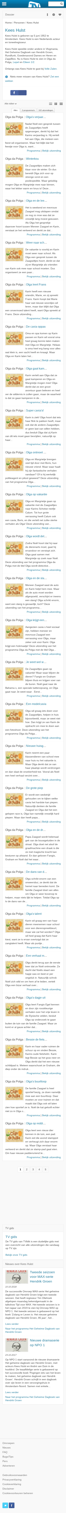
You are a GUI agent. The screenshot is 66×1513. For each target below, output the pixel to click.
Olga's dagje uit (35, 997)
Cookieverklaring (11, 1484)
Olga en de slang (36, 578)
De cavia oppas (36, 326)
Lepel (16, 62)
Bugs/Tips (7, 1456)
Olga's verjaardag (37, 116)
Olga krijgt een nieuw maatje (44, 620)
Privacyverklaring (11, 1479)
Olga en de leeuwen (38, 200)
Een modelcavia (36, 703)
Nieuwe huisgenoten (39, 745)
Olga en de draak (37, 829)
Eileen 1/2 (28, 62)
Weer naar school (37, 242)
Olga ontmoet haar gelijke (42, 452)
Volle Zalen (50, 68)
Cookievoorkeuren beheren (17, 1493)
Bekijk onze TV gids (16, 1255)
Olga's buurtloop (36, 1081)
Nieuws (6, 1447)
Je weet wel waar (37, 662)
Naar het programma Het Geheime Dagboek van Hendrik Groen (32, 1330)
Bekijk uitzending (51, 150)
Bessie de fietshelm (38, 1039)
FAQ (4, 1452)
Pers (5, 1461)
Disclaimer (8, 1488)
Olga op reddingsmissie (41, 1123)
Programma (33, 150)
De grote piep (34, 787)
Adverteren (8, 1465)
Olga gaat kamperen (38, 368)
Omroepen (8, 1443)
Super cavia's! (35, 410)
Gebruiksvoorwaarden (14, 1475)
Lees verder (12, 1324)
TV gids (11, 1237)
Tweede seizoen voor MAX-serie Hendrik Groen (42, 1276)
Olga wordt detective (39, 536)
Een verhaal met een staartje (44, 955)
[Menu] (4, 3)
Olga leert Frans (36, 284)
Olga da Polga (14, 116)
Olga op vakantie (36, 494)
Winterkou (32, 158)
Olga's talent (34, 913)
